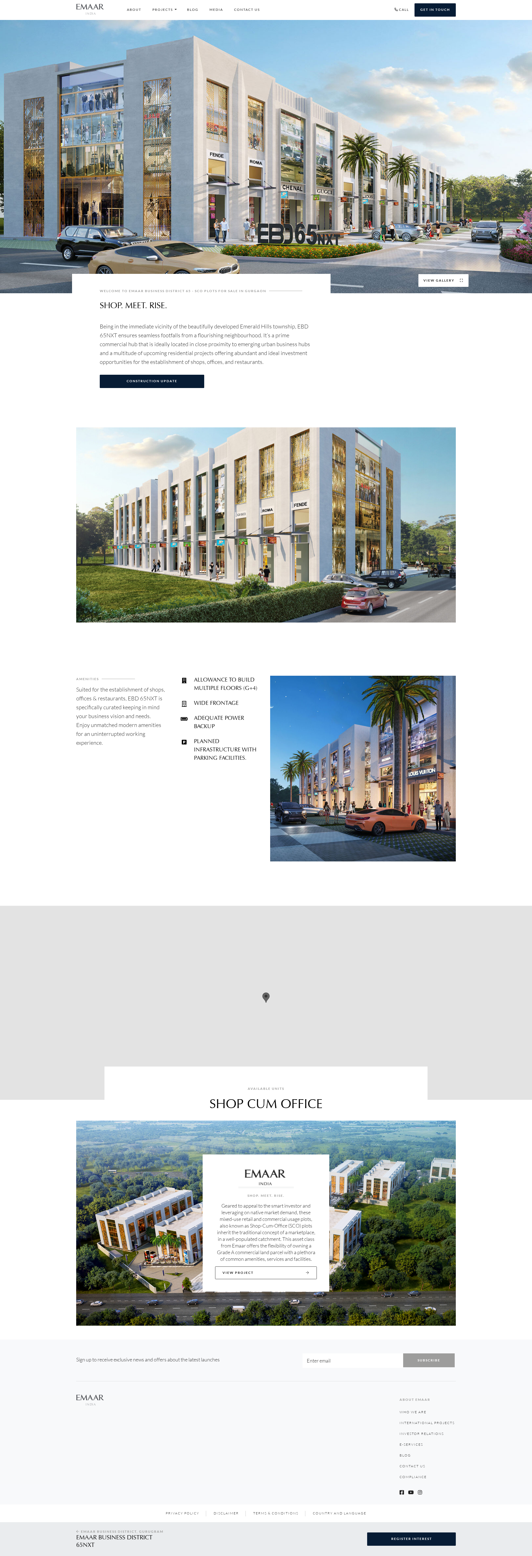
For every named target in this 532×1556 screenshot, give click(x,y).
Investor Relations (422, 1434)
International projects (427, 1423)
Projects (162, 9)
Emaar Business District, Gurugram (121, 1531)
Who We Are (413, 1412)
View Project (238, 1273)
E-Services (411, 1444)
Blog (192, 9)
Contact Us (247, 9)
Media (216, 9)
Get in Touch (435, 9)
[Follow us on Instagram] (420, 1492)
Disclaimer (226, 1513)
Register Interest (411, 1539)
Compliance (413, 1477)
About (134, 9)
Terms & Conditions (275, 1513)
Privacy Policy (182, 1513)
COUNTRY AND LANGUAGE (339, 1513)
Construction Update (152, 381)
